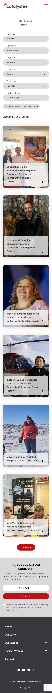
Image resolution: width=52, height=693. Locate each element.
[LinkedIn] (28, 671)
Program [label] (11, 62)
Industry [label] (11, 39)
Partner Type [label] (13, 97)
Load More (26, 547)
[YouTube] (23, 670)
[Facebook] (18, 671)
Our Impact (11, 643)
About (8, 626)
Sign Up (26, 596)
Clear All (24, 25)
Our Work (10, 634)
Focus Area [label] (12, 50)
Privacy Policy (26, 687)
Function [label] (11, 86)
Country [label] (11, 74)
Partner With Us (14, 651)
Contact (9, 659)
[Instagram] (33, 671)
